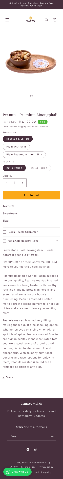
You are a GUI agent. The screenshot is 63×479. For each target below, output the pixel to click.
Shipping (22, 127)
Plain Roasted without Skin (24, 154)
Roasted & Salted (17, 138)
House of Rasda (30, 462)
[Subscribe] (52, 436)
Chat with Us (20, 471)
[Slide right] (39, 96)
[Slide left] (24, 96)
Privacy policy (46, 467)
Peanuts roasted (14, 320)
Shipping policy (43, 472)
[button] (7, 20)
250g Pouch (41, 168)
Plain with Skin (16, 146)
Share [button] (9, 377)
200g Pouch (14, 167)
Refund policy (28, 467)
